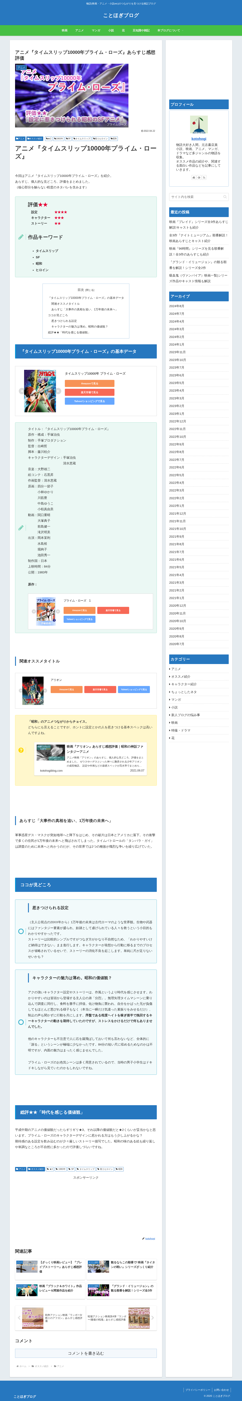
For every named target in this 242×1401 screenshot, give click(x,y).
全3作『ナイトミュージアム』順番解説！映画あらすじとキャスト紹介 (198, 238)
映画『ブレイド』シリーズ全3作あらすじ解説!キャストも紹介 (198, 224)
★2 (49, 138)
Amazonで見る (89, 383)
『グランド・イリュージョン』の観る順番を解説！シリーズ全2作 (198, 264)
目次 (81, 290)
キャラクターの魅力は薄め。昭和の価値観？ (79, 326)
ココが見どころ (58, 315)
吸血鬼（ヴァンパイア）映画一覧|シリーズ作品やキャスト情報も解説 (198, 278)
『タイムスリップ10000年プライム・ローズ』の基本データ (86, 297)
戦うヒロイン (101, 138)
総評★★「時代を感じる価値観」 (69, 332)
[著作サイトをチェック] (194, 177)
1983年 (59, 138)
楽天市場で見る (89, 392)
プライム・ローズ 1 (77, 600)
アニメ (21, 138)
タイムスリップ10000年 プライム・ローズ (95, 373)
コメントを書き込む (86, 1353)
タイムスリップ (82, 138)
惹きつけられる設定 (64, 320)
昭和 (114, 138)
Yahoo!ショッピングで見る (89, 401)
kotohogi (199, 139)
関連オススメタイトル (65, 303)
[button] (225, 197)
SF (69, 138)
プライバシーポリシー (197, 1389)
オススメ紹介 (35, 138)
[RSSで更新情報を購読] (204, 177)
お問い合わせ (221, 1389)
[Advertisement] (86, 1205)
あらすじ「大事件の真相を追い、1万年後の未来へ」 (84, 309)
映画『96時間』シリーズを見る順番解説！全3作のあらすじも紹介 (196, 251)
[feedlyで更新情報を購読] (199, 177)
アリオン (56, 679)
